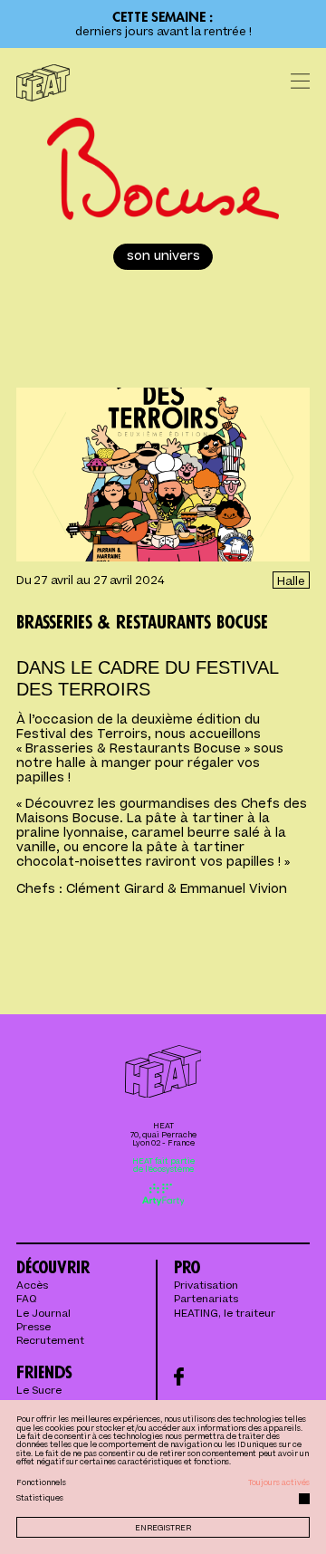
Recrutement (50, 1341)
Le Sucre (39, 1391)
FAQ (26, 1300)
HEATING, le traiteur (224, 1314)
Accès (32, 1286)
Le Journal (43, 1314)
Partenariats (206, 1300)
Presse (33, 1328)
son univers (163, 256)
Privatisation (206, 1286)
